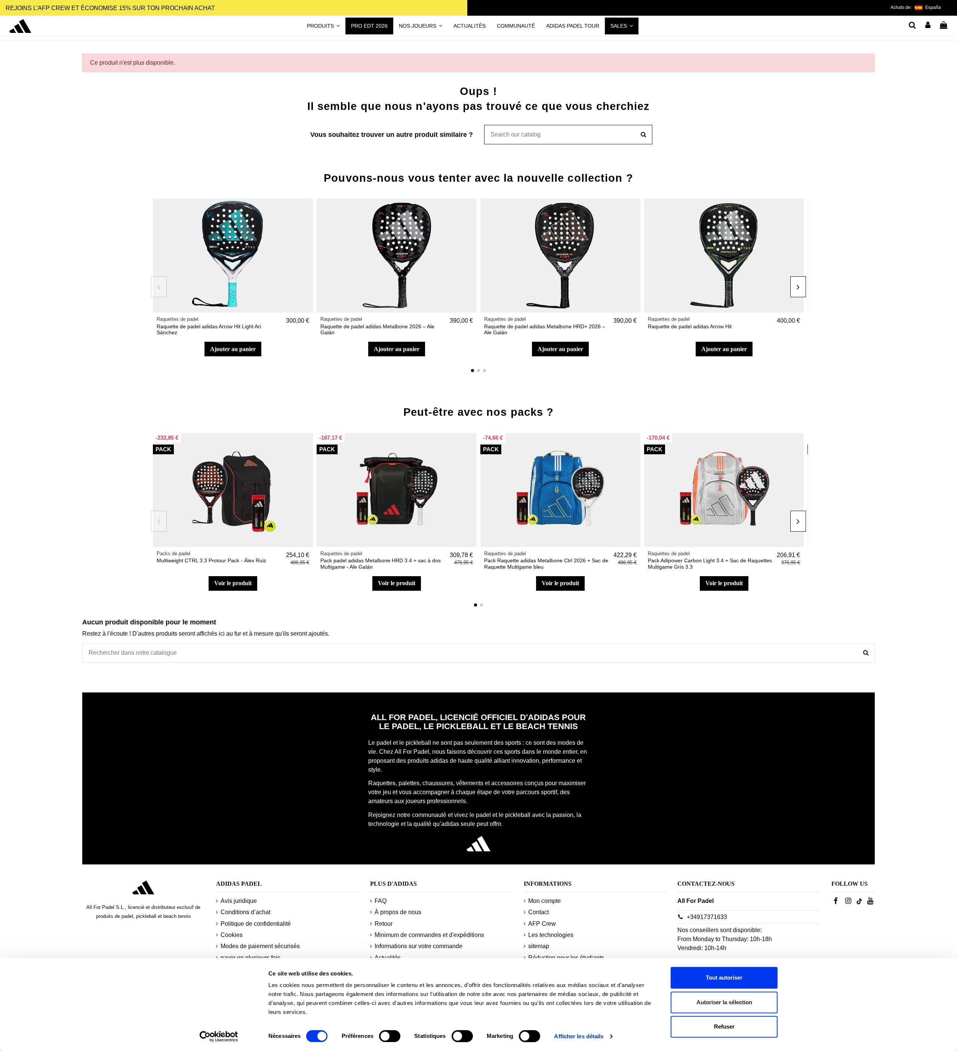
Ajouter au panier (233, 349)
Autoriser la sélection (724, 1002)
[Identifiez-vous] (928, 25)
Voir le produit (233, 583)
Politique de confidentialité (256, 924)
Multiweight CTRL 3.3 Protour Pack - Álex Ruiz (211, 560)
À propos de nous (398, 912)
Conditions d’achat (245, 912)
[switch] (389, 1036)
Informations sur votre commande (418, 946)
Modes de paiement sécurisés (260, 946)
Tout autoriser (724, 977)
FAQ (381, 901)
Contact (538, 912)
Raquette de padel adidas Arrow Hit (690, 326)
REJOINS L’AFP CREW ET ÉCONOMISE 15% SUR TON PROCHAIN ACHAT (110, 8)
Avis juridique (239, 901)
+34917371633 (707, 917)
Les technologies (550, 935)
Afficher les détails (578, 1036)
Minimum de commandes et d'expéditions (429, 935)
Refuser (724, 1026)
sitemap (538, 946)
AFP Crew (542, 924)
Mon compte (544, 901)
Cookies (232, 935)
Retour (384, 924)
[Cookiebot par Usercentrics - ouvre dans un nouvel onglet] (219, 1036)
